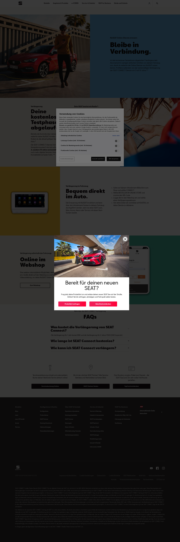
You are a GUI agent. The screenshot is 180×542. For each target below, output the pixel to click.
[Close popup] (125, 239)
